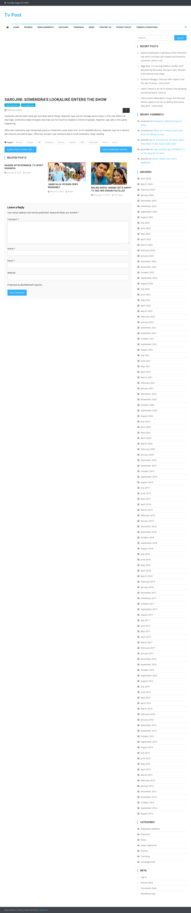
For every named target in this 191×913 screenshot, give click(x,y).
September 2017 (149, 609)
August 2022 (147, 283)
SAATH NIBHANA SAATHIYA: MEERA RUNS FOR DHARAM (117, 149)
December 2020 (148, 393)
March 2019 (147, 509)
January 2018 (147, 587)
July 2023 (145, 222)
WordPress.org (148, 893)
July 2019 (145, 487)
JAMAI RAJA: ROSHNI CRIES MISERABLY (63, 186)
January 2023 (147, 255)
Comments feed (149, 888)
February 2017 (148, 647)
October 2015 (147, 736)
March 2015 (147, 774)
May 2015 (145, 763)
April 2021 (146, 371)
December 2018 (148, 526)
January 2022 (147, 322)
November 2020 (149, 399)
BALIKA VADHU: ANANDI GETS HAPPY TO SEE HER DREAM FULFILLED (111, 189)
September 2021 (149, 344)
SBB (82, 142)
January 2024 (147, 195)
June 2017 (146, 625)
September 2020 (149, 410)
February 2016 (148, 714)
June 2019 (146, 493)
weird (105, 142)
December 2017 (148, 592)
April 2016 (146, 703)
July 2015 (145, 752)
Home (16, 27)
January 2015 (147, 786)
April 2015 (146, 769)
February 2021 (148, 382)
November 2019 (149, 465)
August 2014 (147, 813)
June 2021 (146, 360)
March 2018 (147, 576)
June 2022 (146, 294)
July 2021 (145, 355)
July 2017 (145, 620)
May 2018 (145, 565)
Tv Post (13, 14)
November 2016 (149, 664)
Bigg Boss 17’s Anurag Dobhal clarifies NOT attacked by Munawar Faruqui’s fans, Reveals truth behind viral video (163, 70)
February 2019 (148, 515)
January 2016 (147, 719)
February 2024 (148, 189)
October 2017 (147, 603)
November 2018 (149, 532)
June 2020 (146, 427)
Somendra (93, 142)
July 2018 (145, 554)
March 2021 (147, 377)
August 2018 (147, 548)
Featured (63, 27)
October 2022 (147, 272)
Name (11, 248)
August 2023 (147, 217)
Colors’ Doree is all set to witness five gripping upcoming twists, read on (164, 90)
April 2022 (146, 305)
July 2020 (145, 421)
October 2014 (147, 802)
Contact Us (105, 27)
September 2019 (149, 476)
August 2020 (147, 416)
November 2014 (149, 797)
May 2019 (145, 498)
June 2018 (146, 559)
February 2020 (148, 449)
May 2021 (145, 366)
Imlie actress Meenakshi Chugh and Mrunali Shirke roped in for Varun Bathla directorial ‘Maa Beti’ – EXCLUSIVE (163, 102)
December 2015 (148, 725)
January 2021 (147, 388)
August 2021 (147, 349)
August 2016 (147, 681)
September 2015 (149, 741)
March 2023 (147, 244)
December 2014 (148, 791)
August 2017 (147, 614)
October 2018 (147, 537)
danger (30, 142)
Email (11, 260)
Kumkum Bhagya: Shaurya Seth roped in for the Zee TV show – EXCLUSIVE (163, 81)
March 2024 (147, 184)
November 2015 (149, 730)
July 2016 (145, 686)
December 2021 (148, 327)
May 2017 (145, 631)
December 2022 (148, 261)
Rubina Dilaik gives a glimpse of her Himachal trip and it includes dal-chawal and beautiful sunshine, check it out (164, 56)
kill (39, 142)
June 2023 (146, 228)
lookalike (49, 142)
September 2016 (149, 675)
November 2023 (149, 206)
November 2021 (149, 333)
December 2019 (148, 460)
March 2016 (147, 708)
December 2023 (148, 200)
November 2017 (149, 598)
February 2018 (148, 581)
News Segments (45, 27)
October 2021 (147, 338)
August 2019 (147, 482)
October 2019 (147, 471)
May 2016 (145, 697)
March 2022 (147, 311)
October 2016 (147, 670)
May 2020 (145, 432)
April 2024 (146, 178)
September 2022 (149, 278)
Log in (144, 877)
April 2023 (146, 239)
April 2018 (146, 570)
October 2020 (147, 405)
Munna (61, 142)
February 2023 (148, 250)
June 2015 (146, 758)
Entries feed (147, 882)
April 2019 (146, 504)
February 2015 (148, 780)
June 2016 (146, 692)
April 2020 (146, 438)
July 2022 (145, 289)
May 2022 (145, 300)
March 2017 (147, 642)
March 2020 (147, 443)
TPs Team (118, 195)
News (91, 27)
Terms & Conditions (147, 27)
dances (19, 142)
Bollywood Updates (150, 828)
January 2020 (147, 454)
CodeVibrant (43, 910)
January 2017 (147, 653)
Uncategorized (28, 105)
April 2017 (146, 636)
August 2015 (147, 747)
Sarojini (72, 142)
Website (11, 272)
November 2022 (149, 266)
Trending (78, 27)
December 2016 (148, 659)
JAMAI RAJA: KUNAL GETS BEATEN (22, 149)
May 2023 (145, 233)
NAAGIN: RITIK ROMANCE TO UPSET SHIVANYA (23, 167)
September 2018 (149, 543)
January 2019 (147, 520)
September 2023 (149, 211)
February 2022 (148, 316)
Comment (13, 219)
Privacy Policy (123, 27)
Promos (28, 27)
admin (28, 172)
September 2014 (149, 808)
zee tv (115, 142)
